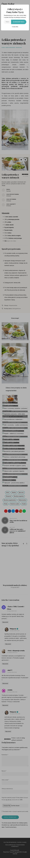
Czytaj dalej (15, 26)
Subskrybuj (18, 22)
